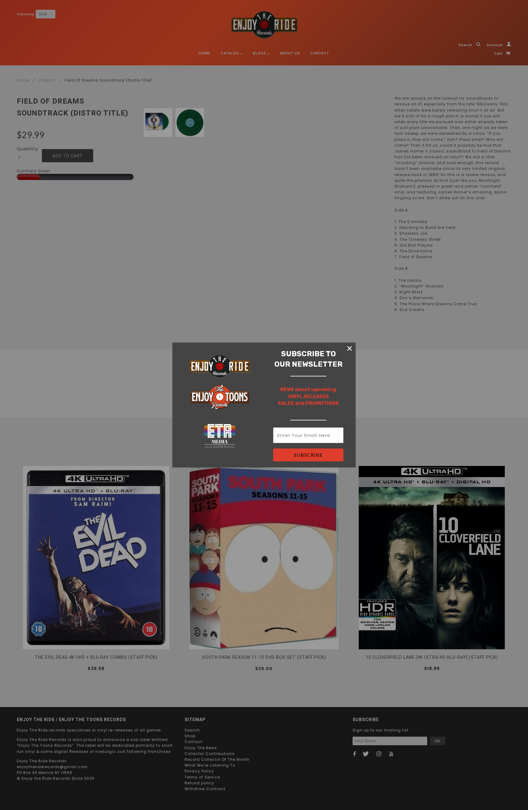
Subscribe (308, 455)
